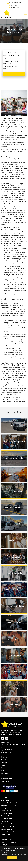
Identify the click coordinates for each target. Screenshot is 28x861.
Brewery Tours (14, 540)
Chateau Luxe (20, 193)
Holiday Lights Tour (14, 474)
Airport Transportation (14, 573)
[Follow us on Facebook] (2, 738)
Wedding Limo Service (14, 688)
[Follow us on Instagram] (6, 738)
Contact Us (4, 762)
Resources (4, 768)
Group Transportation (14, 491)
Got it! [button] (4, 858)
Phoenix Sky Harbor (20, 252)
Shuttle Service (14, 425)
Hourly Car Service (14, 622)
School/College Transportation (14, 442)
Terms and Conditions (7, 778)
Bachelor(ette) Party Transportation (14, 557)
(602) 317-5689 (15, 7)
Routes (3, 765)
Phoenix (4, 124)
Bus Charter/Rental (14, 524)
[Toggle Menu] (25, 14)
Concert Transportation (14, 589)
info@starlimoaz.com (15, 2)
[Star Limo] (6, 13)
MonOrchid (18, 195)
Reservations (4, 776)
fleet (9, 315)
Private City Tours (14, 655)
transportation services (17, 241)
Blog (2, 770)
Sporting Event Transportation (14, 672)
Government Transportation (14, 507)
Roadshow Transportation (14, 458)
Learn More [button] (23, 854)
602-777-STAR (15, 5)
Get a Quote (4, 773)
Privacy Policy (5, 781)
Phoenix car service (11, 392)
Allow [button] (12, 858)
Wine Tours (14, 704)
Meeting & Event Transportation (10, 808)
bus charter (22, 282)
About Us (3, 760)
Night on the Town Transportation (14, 639)
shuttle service (22, 270)
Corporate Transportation (14, 606)
